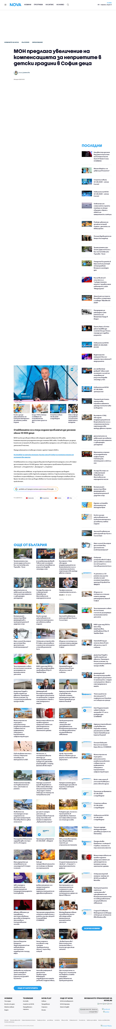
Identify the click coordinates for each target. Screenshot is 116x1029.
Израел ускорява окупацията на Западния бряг (101, 505)
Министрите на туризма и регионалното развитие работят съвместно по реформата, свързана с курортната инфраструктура (22, 728)
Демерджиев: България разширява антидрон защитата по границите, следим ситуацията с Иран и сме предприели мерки (45, 697)
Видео (6, 1010)
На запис (50, 5)
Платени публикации (9, 1021)
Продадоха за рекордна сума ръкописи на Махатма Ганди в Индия (101, 314)
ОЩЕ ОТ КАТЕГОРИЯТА (28, 988)
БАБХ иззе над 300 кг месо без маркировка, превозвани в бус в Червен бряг (45, 669)
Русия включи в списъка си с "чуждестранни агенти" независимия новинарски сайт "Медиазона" (102, 283)
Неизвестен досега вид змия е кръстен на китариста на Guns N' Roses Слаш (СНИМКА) (102, 156)
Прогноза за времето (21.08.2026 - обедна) (45, 840)
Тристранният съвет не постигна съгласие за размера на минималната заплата (23, 670)
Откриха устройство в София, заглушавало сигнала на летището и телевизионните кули (45, 645)
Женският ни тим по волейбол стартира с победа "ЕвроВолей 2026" (102, 299)
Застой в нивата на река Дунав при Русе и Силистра (68, 618)
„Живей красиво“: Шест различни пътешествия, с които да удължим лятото (66, 945)
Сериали (44, 1007)
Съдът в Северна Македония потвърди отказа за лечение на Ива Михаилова (102, 914)
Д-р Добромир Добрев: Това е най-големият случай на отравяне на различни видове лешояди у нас (45, 565)
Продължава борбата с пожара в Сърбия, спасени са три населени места (102, 844)
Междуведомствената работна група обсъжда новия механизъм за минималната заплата (67, 917)
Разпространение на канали (29, 1020)
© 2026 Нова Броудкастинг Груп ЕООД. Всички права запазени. (19, 1025)
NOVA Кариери (65, 1004)
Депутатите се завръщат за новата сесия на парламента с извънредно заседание (23, 594)
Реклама (6, 1020)
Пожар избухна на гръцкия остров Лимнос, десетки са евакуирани (102, 225)
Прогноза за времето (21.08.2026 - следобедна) (102, 793)
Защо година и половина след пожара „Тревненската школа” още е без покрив (43, 946)
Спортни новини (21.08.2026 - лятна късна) (101, 182)
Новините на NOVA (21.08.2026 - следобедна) (101, 817)
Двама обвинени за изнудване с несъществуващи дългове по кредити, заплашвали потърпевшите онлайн (22, 918)
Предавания (46, 1004)
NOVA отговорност (66, 1001)
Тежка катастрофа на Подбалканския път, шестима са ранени (22, 785)
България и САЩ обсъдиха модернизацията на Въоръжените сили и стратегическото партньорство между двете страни (68, 567)
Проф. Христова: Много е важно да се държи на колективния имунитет (68, 756)
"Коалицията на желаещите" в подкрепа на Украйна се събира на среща (102, 697)
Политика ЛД (82, 1020)
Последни (7, 1001)
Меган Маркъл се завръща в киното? (101, 170)
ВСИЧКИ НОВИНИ (92, 928)
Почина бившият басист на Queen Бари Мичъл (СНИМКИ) (102, 745)
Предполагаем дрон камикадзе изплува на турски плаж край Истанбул (68, 785)
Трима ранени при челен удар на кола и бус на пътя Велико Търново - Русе (22, 564)
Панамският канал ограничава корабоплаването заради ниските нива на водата (102, 403)
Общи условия (64, 1020)
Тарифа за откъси (41, 1020)
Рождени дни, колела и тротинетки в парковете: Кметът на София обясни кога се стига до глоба (68, 816)
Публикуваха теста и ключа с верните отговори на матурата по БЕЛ (22, 756)
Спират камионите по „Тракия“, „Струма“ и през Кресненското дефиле (68, 865)
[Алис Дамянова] (16, 73)
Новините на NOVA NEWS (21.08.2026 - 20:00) (101, 345)
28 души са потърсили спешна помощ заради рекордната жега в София (68, 644)
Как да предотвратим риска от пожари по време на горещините (45, 865)
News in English (64, 1007)
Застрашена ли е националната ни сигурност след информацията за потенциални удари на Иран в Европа (68, 890)
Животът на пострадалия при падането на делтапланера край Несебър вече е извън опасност (22, 817)
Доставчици (50, 1020)
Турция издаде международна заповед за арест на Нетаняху (102, 830)
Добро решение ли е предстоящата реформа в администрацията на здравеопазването (45, 889)
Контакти (57, 1020)
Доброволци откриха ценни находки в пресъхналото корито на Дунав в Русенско (22, 974)
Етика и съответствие (104, 1020)
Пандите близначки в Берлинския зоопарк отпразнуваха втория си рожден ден (102, 266)
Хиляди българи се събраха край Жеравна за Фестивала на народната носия (43, 594)
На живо (60, 5)
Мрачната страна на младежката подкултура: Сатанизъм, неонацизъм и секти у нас (102, 457)
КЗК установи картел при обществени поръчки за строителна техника (68, 842)
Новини (27, 5)
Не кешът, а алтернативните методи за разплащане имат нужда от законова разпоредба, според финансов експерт (44, 759)
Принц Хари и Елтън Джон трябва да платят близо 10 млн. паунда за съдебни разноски (102, 331)
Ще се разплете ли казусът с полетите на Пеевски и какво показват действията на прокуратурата (67, 975)
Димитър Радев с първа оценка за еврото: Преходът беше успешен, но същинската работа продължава (22, 696)
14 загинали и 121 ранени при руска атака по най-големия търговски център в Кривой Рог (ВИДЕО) (102, 579)
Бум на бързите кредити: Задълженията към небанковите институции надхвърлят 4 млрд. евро (22, 947)
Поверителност (73, 1020)
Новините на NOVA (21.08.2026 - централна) (101, 389)
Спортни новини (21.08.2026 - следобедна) (100, 805)
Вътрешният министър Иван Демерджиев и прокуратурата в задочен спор (21, 620)
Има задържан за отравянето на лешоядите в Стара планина (22, 865)
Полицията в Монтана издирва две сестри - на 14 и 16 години (23, 841)
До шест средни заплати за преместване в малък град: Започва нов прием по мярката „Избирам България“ (45, 817)
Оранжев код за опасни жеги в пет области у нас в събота (66, 669)
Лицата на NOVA (28, 1004)
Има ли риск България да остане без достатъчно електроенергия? (22, 644)
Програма (38, 5)
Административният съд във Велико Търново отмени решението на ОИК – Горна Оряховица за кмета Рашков (68, 696)
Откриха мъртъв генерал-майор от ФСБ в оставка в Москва (101, 877)
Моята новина (9, 1007)
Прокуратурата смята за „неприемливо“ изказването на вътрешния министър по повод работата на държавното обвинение (68, 727)
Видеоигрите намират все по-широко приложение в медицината (102, 358)
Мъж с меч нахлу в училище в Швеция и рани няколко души (101, 782)
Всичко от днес (9, 1004)
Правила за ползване (92, 1020)
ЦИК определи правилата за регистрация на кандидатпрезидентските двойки (23, 889)
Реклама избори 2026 (15, 1020)
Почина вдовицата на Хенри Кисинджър (102, 237)
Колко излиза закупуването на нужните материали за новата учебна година (44, 620)
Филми (44, 1010)
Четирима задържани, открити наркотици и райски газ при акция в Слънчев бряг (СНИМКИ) (45, 916)
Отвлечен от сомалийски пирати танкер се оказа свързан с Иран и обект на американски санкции (103, 209)
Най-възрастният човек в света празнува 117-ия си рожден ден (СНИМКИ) (101, 712)
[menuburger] (5, 5)
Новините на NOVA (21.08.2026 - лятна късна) (101, 194)
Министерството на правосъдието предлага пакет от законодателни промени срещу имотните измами (45, 725)
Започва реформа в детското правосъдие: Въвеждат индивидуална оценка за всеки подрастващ (45, 975)
